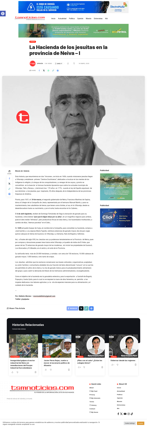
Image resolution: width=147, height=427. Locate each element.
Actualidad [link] (15, 356)
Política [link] (47, 356)
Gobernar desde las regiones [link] (123, 360)
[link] (3, 13)
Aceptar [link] (140, 423)
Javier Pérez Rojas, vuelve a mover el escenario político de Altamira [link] (57, 362)
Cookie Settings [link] (130, 423)
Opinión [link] (32, 41)
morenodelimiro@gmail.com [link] (44, 296)
